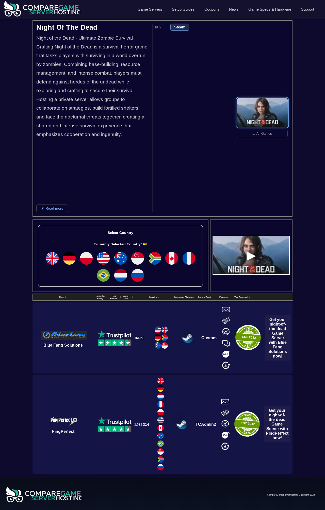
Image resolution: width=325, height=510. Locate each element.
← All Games (262, 133)
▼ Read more (52, 208)
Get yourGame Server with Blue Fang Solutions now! (277, 337)
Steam (179, 27)
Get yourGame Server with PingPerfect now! (277, 424)
